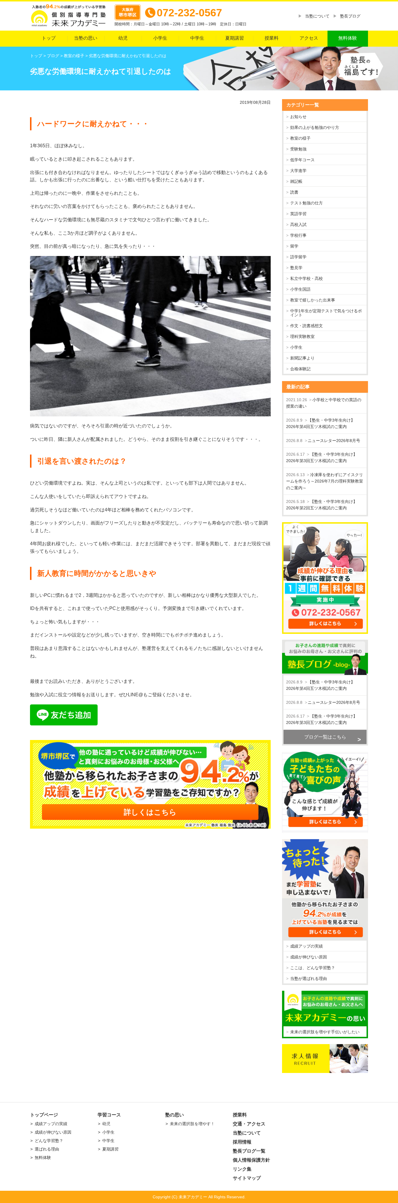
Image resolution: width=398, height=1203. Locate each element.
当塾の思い (85, 38)
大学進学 (298, 170)
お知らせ (298, 116)
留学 (294, 246)
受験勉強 (298, 149)
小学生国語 (300, 289)
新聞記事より (302, 358)
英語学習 (298, 213)
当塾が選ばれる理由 (308, 978)
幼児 (123, 38)
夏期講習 (234, 38)
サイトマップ (247, 1178)
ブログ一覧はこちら (325, 736)
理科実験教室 (302, 336)
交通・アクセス (249, 1123)
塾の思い (174, 1114)
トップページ (44, 1114)
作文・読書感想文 (306, 325)
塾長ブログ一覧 (249, 1150)
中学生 (197, 38)
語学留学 (298, 257)
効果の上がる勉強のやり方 (314, 127)
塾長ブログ (350, 16)
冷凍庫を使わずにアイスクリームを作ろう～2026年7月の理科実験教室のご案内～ (324, 481)
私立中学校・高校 (306, 278)
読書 (294, 192)
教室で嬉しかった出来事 (312, 300)
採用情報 (242, 1141)
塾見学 (296, 267)
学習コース (109, 1114)
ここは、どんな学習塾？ (312, 967)
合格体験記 (300, 368)
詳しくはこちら (150, 812)
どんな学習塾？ (49, 1140)
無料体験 (347, 38)
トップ (49, 38)
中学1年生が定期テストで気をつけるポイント (326, 312)
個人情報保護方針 (251, 1160)
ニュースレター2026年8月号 (334, 440)
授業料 (272, 38)
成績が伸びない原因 (308, 957)
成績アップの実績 (306, 946)
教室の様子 (300, 138)
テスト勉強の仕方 (306, 203)
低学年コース (302, 159)
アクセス (309, 38)
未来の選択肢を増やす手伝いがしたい (325, 1032)
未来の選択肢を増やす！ (192, 1123)
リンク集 (242, 1169)
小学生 (160, 38)
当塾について (317, 16)
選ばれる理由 (47, 1149)
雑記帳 (296, 181)
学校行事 (298, 235)
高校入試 (298, 224)
